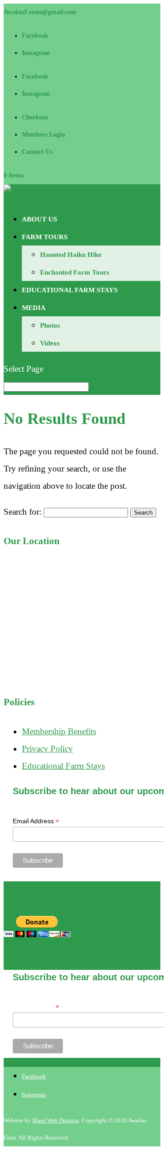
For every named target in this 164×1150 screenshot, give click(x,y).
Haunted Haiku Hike (71, 254)
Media (34, 307)
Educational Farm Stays (70, 290)
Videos (50, 343)
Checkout (35, 117)
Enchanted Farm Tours (74, 272)
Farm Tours (44, 237)
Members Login (43, 134)
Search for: (22, 511)
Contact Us (37, 151)
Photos (50, 325)
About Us (39, 219)
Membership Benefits (59, 731)
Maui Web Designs (55, 1120)
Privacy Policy (47, 748)
